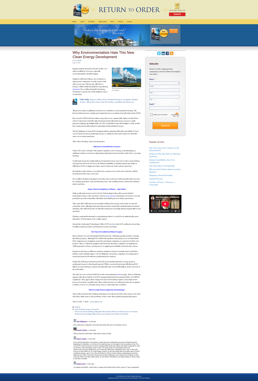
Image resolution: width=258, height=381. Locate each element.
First (150, 93)
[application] (165, 204)
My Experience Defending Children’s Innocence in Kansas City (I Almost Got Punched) (101, 314)
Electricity (82, 309)
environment (94, 309)
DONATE (177, 14)
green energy (110, 196)
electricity (76, 89)
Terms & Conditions (144, 378)
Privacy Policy (124, 378)
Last (150, 99)
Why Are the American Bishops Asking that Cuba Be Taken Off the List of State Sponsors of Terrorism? (106, 312)
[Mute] (176, 211)
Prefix (151, 86)
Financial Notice (133, 378)
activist (118, 274)
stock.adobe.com (96, 302)
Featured (77, 307)
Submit (165, 125)
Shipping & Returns (113, 378)
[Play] (152, 211)
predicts (113, 224)
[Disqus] (107, 343)
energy (88, 309)
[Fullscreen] (179, 211)
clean (76, 309)
